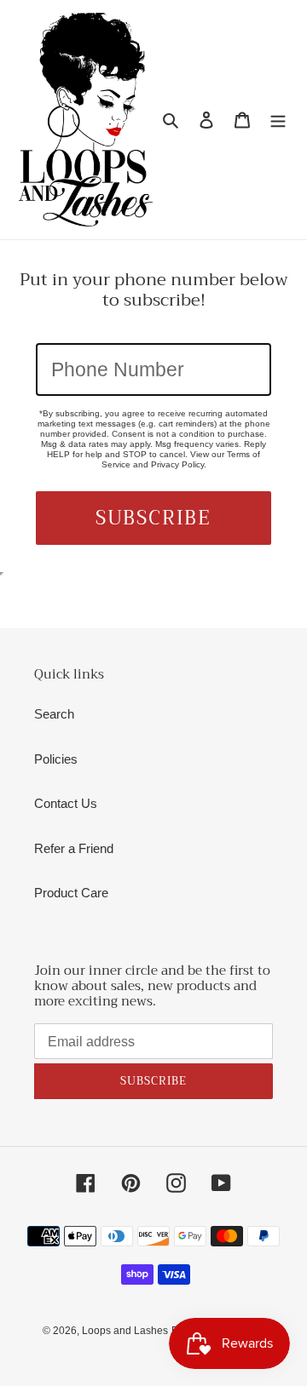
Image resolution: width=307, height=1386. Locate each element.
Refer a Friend (73, 848)
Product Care (71, 892)
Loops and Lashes (125, 1331)
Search (54, 714)
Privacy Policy (177, 464)
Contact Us (65, 803)
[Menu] (278, 119)
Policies (56, 759)
